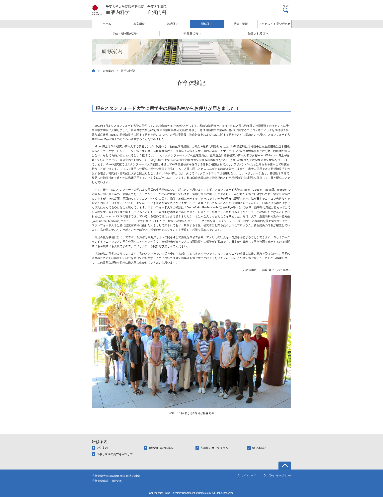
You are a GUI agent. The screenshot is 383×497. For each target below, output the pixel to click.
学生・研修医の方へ (125, 33)
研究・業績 (241, 23)
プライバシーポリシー (279, 475)
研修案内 (206, 23)
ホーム (107, 23)
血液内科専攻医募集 (161, 447)
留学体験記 (259, 447)
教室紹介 (139, 23)
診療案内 (173, 23)
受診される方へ (258, 33)
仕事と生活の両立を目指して (115, 454)
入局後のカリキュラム (214, 447)
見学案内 (102, 447)
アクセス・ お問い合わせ (274, 23)
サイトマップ (248, 475)
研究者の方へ (192, 33)
